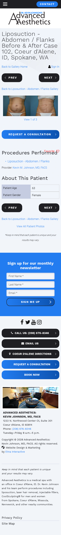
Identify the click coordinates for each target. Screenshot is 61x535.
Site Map (8, 523)
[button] (12, 77)
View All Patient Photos (30, 226)
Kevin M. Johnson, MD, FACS (30, 167)
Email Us (31, 343)
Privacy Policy (12, 517)
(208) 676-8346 (21, 428)
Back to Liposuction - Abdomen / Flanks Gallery (30, 89)
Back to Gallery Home (14, 66)
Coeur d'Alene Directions (32, 353)
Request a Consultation (29, 134)
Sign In (55, 66)
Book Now (32, 374)
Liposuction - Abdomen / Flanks (28, 161)
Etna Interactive (15, 451)
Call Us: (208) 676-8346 (32, 333)
